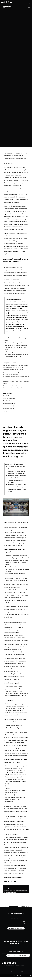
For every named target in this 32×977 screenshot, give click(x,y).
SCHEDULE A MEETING (25, 906)
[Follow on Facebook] (2, 2)
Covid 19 (5, 395)
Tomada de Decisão (8, 408)
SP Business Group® (8, 405)
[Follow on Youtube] (8, 963)
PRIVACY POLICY (15, 971)
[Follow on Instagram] (4, 2)
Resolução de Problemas (9, 403)
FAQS (21, 971)
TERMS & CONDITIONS (6, 971)
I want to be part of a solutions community (18, 955)
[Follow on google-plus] (8, 2)
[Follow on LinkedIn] (6, 2)
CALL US (4, 906)
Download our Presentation (16, 928)
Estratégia (5, 400)
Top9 (4, 411)
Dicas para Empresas (8, 398)
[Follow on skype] (11, 2)
